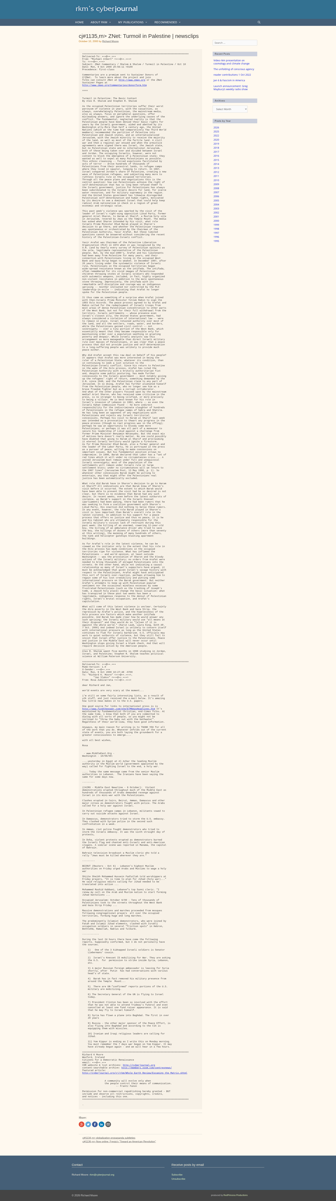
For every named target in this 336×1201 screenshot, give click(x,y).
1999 (216, 224)
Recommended (166, 22)
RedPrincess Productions (235, 1195)
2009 (216, 184)
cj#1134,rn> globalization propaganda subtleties (108, 1137)
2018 (216, 147)
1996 (216, 236)
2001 (216, 216)
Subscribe (177, 1174)
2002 (216, 212)
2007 (216, 192)
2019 (216, 143)
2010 (216, 180)
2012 (216, 172)
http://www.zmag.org (132, 80)
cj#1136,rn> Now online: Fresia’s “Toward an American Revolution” (119, 1141)
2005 (216, 200)
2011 (216, 176)
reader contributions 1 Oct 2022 (232, 74)
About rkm (99, 22)
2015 (216, 160)
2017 (216, 151)
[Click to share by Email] (108, 1124)
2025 (216, 131)
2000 (216, 220)
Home (79, 22)
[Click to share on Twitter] (88, 1124)
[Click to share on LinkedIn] (101, 1124)
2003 (216, 208)
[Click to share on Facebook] (95, 1124)
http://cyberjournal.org (139, 1065)
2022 (216, 135)
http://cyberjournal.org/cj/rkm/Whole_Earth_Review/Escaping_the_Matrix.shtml (134, 1073)
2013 (216, 168)
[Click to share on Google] (81, 1124)
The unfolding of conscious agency (234, 69)
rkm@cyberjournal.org (102, 1174)
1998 (216, 228)
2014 (216, 164)
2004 (216, 204)
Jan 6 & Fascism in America (229, 80)
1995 (216, 241)
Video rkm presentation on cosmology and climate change (232, 62)
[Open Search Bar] (259, 22)
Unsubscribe (178, 1178)
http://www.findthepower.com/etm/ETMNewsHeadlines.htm (118, 709)
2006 (216, 196)
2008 (216, 188)
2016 (216, 155)
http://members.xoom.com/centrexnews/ (146, 1068)
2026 (216, 127)
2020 (216, 139)
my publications (131, 22)
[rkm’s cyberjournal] (107, 9)
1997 (216, 232)
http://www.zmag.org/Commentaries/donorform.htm (114, 85)
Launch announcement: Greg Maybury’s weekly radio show (231, 87)
